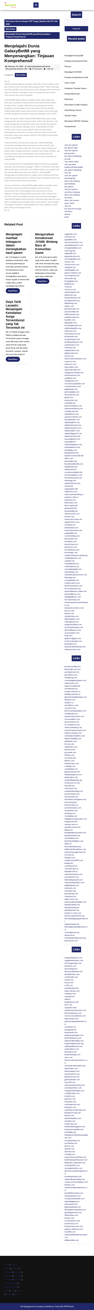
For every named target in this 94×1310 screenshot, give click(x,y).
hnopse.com (69, 1218)
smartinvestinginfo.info (73, 472)
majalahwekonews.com (74, 960)
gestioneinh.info (71, 508)
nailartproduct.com (72, 350)
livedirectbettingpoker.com (75, 1126)
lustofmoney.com (71, 1223)
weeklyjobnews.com (73, 1196)
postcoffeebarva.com (73, 1038)
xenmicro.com (70, 289)
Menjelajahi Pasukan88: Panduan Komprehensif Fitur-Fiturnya (76, 61)
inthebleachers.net (72, 910)
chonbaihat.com (71, 816)
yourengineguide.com (73, 569)
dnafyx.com (69, 306)
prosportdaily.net (71, 511)
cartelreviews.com (72, 345)
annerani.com (70, 749)
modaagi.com (70, 766)
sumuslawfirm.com (72, 1165)
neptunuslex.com (71, 683)
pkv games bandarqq (73, 156)
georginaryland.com (72, 835)
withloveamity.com (72, 314)
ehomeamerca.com (72, 334)
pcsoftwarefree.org (72, 300)
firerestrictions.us (71, 805)
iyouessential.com (72, 312)
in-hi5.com (69, 985)
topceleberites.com (72, 419)
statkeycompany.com (73, 733)
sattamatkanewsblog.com (75, 1179)
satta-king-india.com (73, 370)
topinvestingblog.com (73, 738)
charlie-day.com (71, 1124)
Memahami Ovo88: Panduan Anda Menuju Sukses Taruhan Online (76, 110)
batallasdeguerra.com (73, 774)
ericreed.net (69, 855)
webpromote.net (71, 821)
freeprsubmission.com (73, 530)
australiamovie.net (72, 672)
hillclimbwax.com (71, 1215)
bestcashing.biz (71, 802)
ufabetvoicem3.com (72, 436)
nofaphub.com (70, 267)
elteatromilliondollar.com (74, 1041)
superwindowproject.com (74, 882)
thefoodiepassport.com (74, 880)
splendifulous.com (72, 414)
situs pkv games (71, 145)
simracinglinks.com (72, 719)
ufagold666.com (71, 533)
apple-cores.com (71, 899)
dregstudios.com (71, 777)
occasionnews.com (72, 1221)
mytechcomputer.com (73, 641)
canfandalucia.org (72, 566)
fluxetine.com (70, 858)
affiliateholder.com (72, 1240)
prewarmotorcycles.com (74, 716)
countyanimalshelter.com (74, 1198)
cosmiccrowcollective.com (75, 1016)
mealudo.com (70, 1121)
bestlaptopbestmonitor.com (75, 833)
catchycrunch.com (72, 264)
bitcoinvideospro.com (73, 1013)
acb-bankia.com (71, 1143)
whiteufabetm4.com (72, 447)
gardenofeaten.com (72, 1079)
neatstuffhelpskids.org (73, 780)
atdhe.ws (68, 844)
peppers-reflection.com (74, 1229)
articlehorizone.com (72, 375)
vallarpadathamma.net (73, 1046)
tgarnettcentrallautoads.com (76, 697)
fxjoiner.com (69, 613)
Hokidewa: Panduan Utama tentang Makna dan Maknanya (75, 93)
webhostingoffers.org (73, 328)
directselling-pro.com (73, 630)
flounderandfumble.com (74, 464)
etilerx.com (69, 458)
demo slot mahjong (72, 181)
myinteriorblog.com (72, 536)
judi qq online (70, 153)
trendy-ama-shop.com (73, 519)
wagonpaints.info (71, 489)
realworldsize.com (72, 1049)
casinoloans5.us (71, 866)
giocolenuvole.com (72, 309)
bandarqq (15, 1268)
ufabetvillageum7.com (73, 433)
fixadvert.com (70, 700)
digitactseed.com (71, 353)
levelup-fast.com (71, 400)
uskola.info (69, 486)
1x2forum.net (70, 237)
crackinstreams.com (73, 386)
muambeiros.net (71, 810)
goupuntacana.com (72, 256)
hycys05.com (70, 1082)
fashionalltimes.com (72, 594)
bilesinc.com (70, 761)
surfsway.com (70, 347)
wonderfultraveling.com (74, 791)
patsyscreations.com (73, 273)
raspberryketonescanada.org (76, 555)
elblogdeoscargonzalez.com (76, 819)
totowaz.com (70, 1185)
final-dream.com (71, 503)
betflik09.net (69, 284)
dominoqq (17, 1272)
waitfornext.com (71, 491)
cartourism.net (70, 896)
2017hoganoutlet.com (73, 963)
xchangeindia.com (72, 580)
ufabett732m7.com (72, 522)
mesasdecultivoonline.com (75, 1066)
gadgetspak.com (71, 389)
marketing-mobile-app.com (75, 1110)
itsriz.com (68, 1005)
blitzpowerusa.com (72, 1077)
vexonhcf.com (70, 708)
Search (76, 14)
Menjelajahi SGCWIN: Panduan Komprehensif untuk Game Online (76, 77)
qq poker (19, 1290)
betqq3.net (69, 863)
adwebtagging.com (72, 1201)
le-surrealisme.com (72, 725)
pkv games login (71, 148)
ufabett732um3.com (72, 483)
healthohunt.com (71, 467)
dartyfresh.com (71, 295)
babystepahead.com (73, 1207)
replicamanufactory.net (74, 408)
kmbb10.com (70, 1096)
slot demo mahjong (72, 192)
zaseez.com (69, 262)
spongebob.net (70, 1030)
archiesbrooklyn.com (73, 808)
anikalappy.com (71, 450)
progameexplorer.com (73, 624)
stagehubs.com (71, 234)
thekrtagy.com (70, 577)
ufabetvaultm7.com (72, 431)
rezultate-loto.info (71, 411)
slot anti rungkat (10, 1283)
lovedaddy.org (70, 1132)
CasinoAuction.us (72, 869)
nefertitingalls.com (72, 270)
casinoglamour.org (72, 932)
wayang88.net (70, 442)
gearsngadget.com (72, 392)
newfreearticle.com (72, 1074)
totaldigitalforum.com (73, 597)
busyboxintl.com (71, 1032)
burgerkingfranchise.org (74, 1043)
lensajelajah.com (71, 281)
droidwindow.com (71, 528)
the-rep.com (69, 744)
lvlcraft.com (69, 356)
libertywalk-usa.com (73, 669)
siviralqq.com (70, 1154)
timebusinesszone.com (74, 1226)
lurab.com (68, 636)
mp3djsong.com (71, 677)
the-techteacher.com (73, 588)
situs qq (68, 173)
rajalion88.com (70, 253)
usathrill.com (70, 561)
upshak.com (69, 1149)
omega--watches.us (72, 691)
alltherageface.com (72, 619)
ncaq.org (68, 287)
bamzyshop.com (71, 544)
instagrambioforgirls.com (74, 1091)
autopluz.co (69, 702)
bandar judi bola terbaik (74, 167)
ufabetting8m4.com (72, 422)
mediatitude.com (71, 714)
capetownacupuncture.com (75, 1010)
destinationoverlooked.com (75, 1210)
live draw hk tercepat (73, 209)
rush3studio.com (71, 977)
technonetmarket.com (73, 478)
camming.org (70, 251)
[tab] (36, 5)
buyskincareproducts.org (74, 916)
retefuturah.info (70, 469)
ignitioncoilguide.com (73, 638)
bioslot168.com (71, 644)
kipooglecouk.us (71, 871)
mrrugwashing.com (72, 1140)
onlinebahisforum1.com (74, 245)
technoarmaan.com (72, 600)
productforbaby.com (72, 1054)
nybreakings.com (71, 572)
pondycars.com (71, 547)
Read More (14, 291)
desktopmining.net (72, 907)
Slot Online (10, 29)
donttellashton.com (72, 974)
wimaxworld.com (71, 797)
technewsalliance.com (73, 475)
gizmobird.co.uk (71, 675)
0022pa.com (69, 755)
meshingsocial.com (72, 1104)
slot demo (68, 198)
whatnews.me (70, 500)
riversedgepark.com (73, 259)
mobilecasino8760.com (74, 860)
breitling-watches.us (72, 694)
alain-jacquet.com (72, 1019)
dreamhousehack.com (73, 586)
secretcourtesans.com (73, 242)
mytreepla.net (70, 403)
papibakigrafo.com (72, 885)
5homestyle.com (71, 941)
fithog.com (69, 830)
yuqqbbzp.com (70, 378)
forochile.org (69, 786)
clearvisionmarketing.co (74, 494)
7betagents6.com (71, 381)
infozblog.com (70, 813)
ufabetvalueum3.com (73, 428)
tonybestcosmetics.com (74, 608)
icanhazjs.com (70, 888)
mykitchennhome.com (73, 874)
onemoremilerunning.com (75, 1085)
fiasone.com (69, 1115)
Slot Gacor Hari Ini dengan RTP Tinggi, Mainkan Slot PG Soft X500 (32, 22)
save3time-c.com (71, 705)
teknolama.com (71, 1052)
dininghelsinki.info (71, 453)
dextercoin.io (70, 935)
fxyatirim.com (70, 320)
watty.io (67, 999)
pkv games (69, 186)
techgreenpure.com (72, 339)
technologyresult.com (73, 325)
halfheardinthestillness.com (75, 849)
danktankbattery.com (73, 1118)
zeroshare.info (70, 758)
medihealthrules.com (73, 558)
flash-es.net (69, 1146)
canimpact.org (70, 891)
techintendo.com (71, 336)
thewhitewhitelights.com (74, 841)
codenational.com (72, 622)
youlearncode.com (72, 317)
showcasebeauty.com (73, 727)
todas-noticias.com (72, 991)
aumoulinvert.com (72, 877)
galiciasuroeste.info (72, 772)
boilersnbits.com (71, 1068)
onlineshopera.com (72, 292)
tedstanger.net (70, 480)
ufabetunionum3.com (73, 425)
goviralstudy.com (71, 893)
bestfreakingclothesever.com (76, 1160)
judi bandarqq (70, 184)
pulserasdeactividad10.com (75, 902)
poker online (69, 203)
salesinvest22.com (72, 514)
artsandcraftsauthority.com (75, 647)
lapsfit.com (69, 397)
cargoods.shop (70, 1007)
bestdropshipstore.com (74, 342)
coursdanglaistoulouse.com (75, 680)
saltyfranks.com (71, 747)
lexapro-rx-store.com (73, 913)
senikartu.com (70, 994)
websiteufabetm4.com (73, 444)
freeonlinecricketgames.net (75, 799)
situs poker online (71, 162)
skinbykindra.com (72, 616)
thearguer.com (70, 1107)
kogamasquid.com (72, 924)
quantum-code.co (71, 497)
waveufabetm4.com (72, 439)
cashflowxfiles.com (72, 1093)
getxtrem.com (70, 1099)
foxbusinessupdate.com (74, 1129)
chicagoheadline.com (73, 248)
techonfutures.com (72, 550)
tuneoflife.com (70, 1232)
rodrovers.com (70, 364)
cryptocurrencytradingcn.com (76, 1182)
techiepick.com (71, 541)
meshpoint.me (70, 1027)
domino (67, 214)
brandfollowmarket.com (74, 1193)
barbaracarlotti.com (72, 905)
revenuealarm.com (72, 633)
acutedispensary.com (73, 1176)
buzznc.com (69, 611)
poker (67, 217)
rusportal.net (69, 996)
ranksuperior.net (71, 1204)
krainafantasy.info (71, 988)
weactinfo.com (70, 1102)
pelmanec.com (70, 966)
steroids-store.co (71, 824)
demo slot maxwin (72, 200)
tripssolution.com (71, 367)
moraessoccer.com (72, 783)
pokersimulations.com (73, 406)
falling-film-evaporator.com (75, 1163)
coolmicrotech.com (72, 583)
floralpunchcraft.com (73, 1113)
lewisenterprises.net (72, 298)
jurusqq (67, 159)
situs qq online (70, 164)
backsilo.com (70, 1151)
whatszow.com (70, 331)
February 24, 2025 (15, 66)
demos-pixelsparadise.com (75, 711)
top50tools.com (71, 741)
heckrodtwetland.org (73, 846)
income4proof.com (72, 275)
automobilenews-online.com (76, 591)
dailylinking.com (71, 303)
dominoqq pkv (70, 178)
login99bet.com (71, 240)
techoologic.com (71, 552)
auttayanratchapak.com (74, 1035)
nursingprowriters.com (73, 1168)
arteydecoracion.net (72, 827)
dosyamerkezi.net (72, 722)
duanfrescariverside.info (74, 456)
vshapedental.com (72, 564)
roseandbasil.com (72, 838)
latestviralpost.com (72, 1071)
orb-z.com (69, 1057)
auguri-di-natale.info (72, 686)
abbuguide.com (71, 323)
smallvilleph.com (71, 769)
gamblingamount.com (73, 1212)
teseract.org (69, 516)
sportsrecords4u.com (73, 417)
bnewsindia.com (71, 539)
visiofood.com (70, 525)
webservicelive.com (72, 649)
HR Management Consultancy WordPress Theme (40, 1306)
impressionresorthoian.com (75, 1157)
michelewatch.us (71, 689)
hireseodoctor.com (72, 395)
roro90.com (69, 980)
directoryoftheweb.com (74, 971)
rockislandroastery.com (74, 627)
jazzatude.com (70, 752)
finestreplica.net (71, 461)
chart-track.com (71, 788)
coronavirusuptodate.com (75, 384)
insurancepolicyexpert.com (75, 730)
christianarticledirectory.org (75, 938)
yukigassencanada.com (74, 372)
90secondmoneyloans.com (75, 359)
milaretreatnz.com (72, 763)
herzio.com (69, 982)
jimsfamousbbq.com (73, 666)
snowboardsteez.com (73, 1088)
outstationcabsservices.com (76, 575)
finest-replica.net (71, 505)
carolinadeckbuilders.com (75, 736)
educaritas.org (70, 278)
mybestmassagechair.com (75, 852)
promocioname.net (72, 794)
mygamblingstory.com (73, 958)
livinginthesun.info (72, 1002)
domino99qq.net (71, 969)
